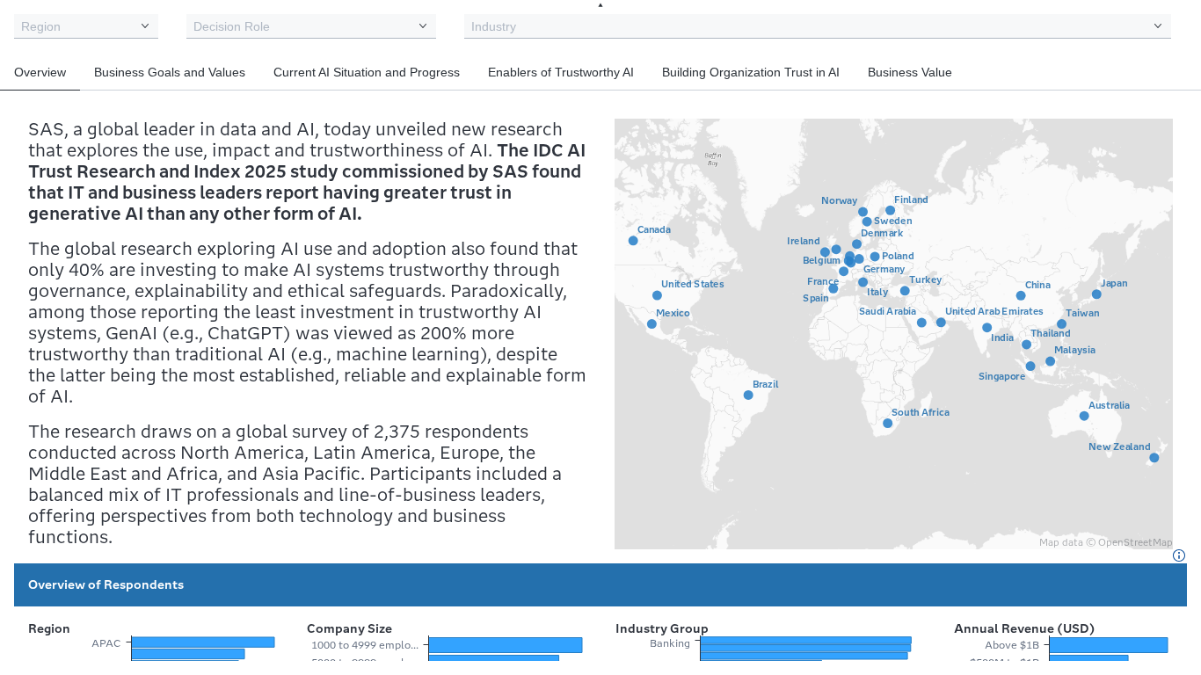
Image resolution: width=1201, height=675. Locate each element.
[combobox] (86, 26)
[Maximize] (1174, 144)
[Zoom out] (1174, 226)
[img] (1179, 555)
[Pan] (1174, 168)
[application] (894, 334)
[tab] (40, 72)
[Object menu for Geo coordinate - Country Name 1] (1174, 119)
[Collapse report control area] (600, 5)
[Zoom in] (1174, 202)
